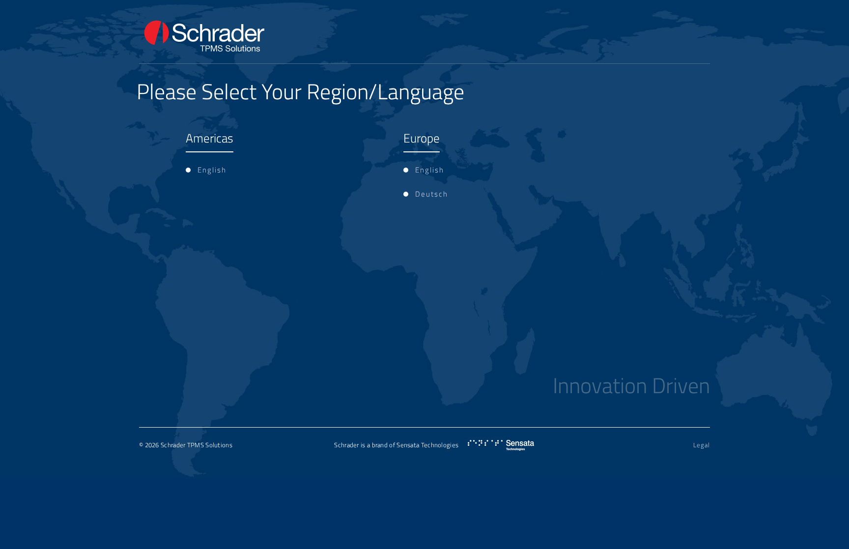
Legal (701, 445)
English (212, 169)
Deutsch (431, 194)
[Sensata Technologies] (501, 445)
